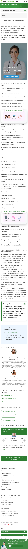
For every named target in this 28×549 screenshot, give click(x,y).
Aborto (3, 471)
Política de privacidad (7, 502)
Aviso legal (4, 500)
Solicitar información (16, 546)
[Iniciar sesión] (22, 1)
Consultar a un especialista (11, 76)
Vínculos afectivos (8, 411)
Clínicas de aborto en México (9, 511)
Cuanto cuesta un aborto (7, 475)
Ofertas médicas (5, 484)
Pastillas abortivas (6, 473)
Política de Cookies (6, 504)
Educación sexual (7, 395)
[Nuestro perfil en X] (12, 525)
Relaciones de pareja (8, 415)
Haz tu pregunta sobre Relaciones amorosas (14, 458)
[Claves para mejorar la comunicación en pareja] (14, 217)
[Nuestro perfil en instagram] (5, 525)
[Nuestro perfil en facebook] (2, 525)
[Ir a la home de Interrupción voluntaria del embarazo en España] (10, 1)
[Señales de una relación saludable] (14, 116)
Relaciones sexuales (8, 402)
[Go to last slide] (3, 440)
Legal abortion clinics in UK (8, 515)
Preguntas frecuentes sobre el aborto (11, 477)
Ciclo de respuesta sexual (9, 398)
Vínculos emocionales (9, 420)
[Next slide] (24, 440)
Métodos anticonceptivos (7, 480)
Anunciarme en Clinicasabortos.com (10, 498)
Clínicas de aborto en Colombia (9, 513)
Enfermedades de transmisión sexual (11, 482)
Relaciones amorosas (12, 332)
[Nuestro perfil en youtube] (8, 525)
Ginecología (4, 487)
